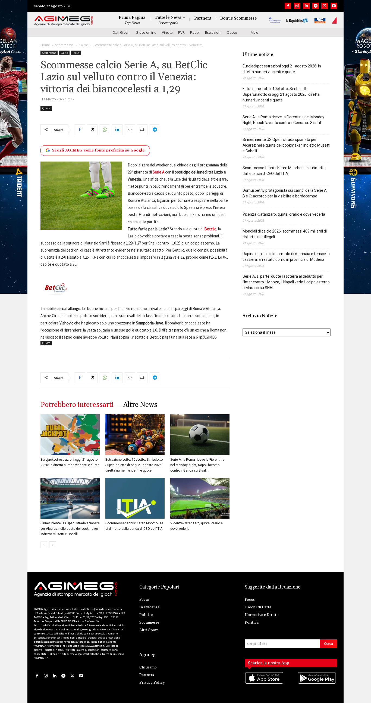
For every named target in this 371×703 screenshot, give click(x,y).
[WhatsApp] (104, 129)
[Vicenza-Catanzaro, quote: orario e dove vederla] (199, 498)
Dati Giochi (121, 32)
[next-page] (52, 544)
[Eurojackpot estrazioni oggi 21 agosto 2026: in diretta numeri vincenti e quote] (70, 434)
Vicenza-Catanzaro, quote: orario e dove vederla (284, 214)
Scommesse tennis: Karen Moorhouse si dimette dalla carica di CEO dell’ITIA (284, 171)
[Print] (142, 129)
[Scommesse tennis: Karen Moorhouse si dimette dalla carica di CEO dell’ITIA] (135, 498)
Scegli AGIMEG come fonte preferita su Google (98, 150)
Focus (76, 53)
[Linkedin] (306, 6)
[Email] (129, 129)
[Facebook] (288, 6)
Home (45, 45)
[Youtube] (334, 6)
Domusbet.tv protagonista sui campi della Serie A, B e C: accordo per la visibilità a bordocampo (285, 193)
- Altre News (138, 405)
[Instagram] (297, 6)
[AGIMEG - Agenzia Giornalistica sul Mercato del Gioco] (63, 21)
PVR (181, 32)
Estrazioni (213, 32)
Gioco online (146, 32)
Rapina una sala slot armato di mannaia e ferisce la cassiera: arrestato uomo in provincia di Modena (286, 257)
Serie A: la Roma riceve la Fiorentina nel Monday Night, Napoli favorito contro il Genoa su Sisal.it (197, 465)
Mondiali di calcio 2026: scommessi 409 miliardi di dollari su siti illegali (285, 234)
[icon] (264, 683)
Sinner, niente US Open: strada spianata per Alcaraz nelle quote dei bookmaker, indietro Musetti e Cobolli (70, 528)
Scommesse (64, 45)
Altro (254, 32)
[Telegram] (315, 6)
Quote (232, 32)
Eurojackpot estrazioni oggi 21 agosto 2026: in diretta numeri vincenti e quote (282, 69)
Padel (195, 32)
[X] (324, 6)
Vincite (167, 32)
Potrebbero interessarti (77, 405)
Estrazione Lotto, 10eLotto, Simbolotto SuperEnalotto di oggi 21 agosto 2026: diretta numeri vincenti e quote (134, 465)
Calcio (83, 45)
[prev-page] (43, 544)
